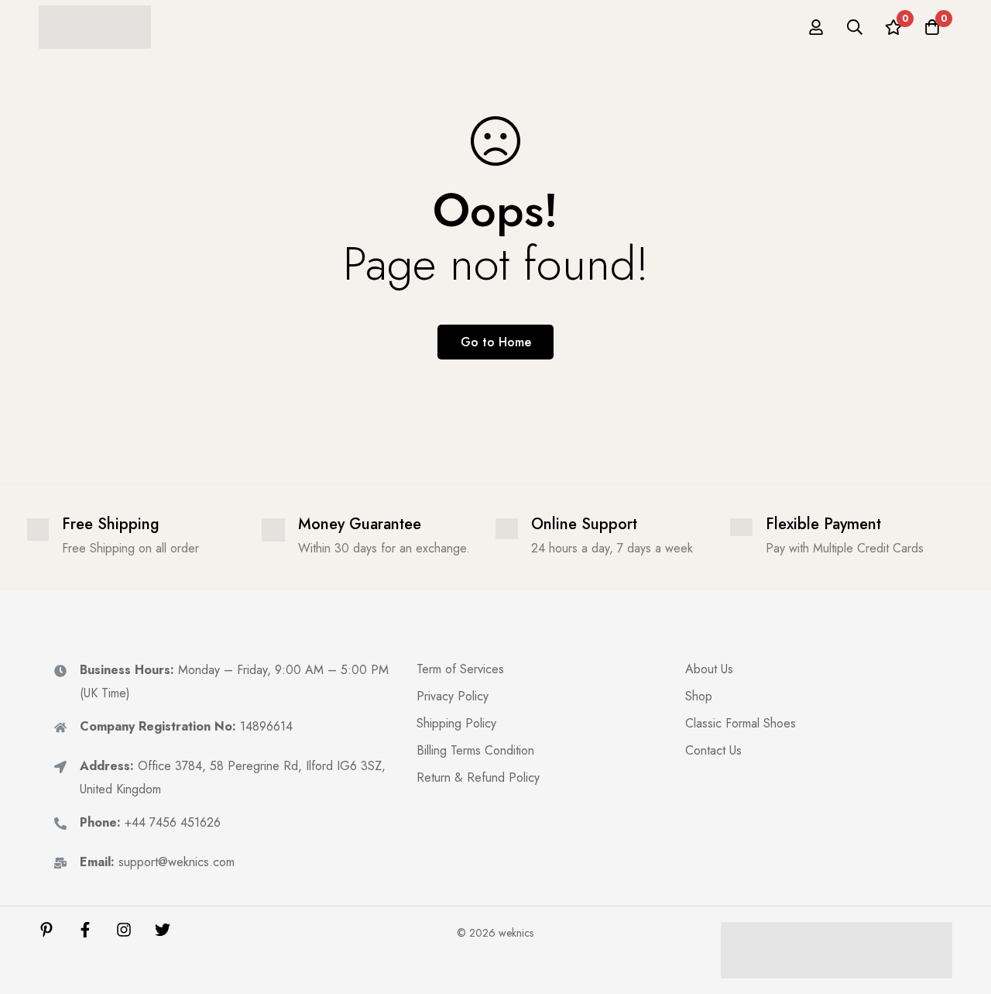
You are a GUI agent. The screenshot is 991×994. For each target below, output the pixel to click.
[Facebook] (85, 929)
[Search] (854, 27)
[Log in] (816, 27)
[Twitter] (162, 929)
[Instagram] (124, 929)
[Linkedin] (46, 929)
